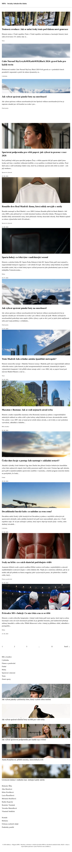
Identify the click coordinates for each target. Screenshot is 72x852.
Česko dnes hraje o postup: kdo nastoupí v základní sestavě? (30, 460)
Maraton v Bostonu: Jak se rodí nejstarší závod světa (27, 410)
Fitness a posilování (7, 579)
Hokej (3, 274)
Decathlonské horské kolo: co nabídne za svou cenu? (27, 511)
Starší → (67, 646)
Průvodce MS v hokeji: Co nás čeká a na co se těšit (26, 613)
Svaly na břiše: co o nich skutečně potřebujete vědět (27, 562)
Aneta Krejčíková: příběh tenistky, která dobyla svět (22, 760)
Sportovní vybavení (7, 172)
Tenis (3, 40)
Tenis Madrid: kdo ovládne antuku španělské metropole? (29, 359)
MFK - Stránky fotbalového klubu (14, 3)
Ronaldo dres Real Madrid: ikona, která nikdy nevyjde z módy (32, 206)
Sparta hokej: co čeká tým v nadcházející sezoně (25, 257)
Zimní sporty (5, 108)
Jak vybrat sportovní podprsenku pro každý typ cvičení (24, 739)
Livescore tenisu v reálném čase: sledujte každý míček (23, 780)
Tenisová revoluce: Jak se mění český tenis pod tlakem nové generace (35, 29)
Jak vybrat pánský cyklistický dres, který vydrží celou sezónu (26, 699)
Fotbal (3, 477)
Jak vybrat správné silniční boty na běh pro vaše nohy (23, 719)
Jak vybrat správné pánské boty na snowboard (24, 96)
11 (52, 646)
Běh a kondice (5, 426)
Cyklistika (4, 76)
